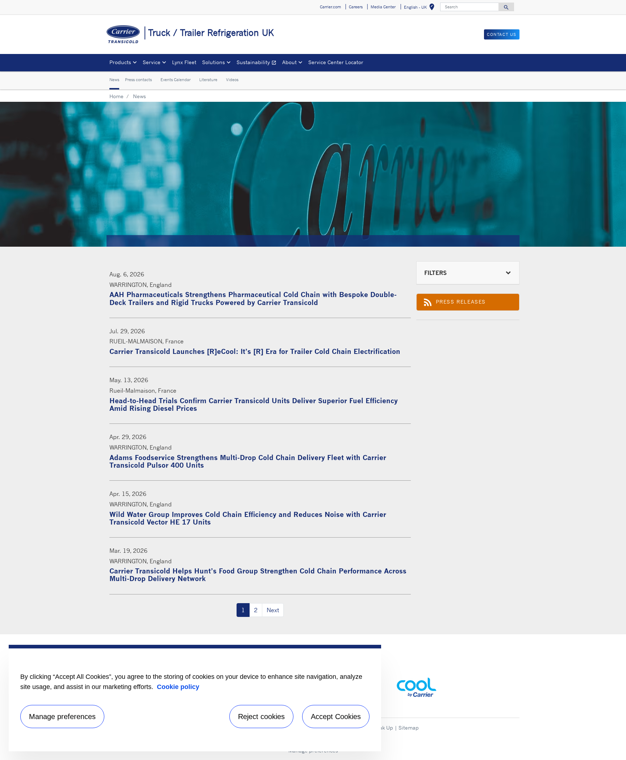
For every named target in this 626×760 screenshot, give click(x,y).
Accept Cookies (336, 717)
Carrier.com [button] (330, 6)
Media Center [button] (383, 6)
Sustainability (258, 63)
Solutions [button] (213, 62)
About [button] (289, 62)
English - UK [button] (420, 8)
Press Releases (462, 303)
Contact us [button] (502, 34)
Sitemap (408, 727)
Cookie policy (178, 686)
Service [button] (151, 62)
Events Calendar (175, 80)
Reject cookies (261, 717)
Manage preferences (62, 717)
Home (116, 96)
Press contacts (138, 80)
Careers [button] (356, 6)
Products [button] (120, 62)
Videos (232, 80)
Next (273, 610)
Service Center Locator (335, 62)
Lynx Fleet (184, 62)
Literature (208, 80)
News (114, 80)
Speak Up (381, 727)
